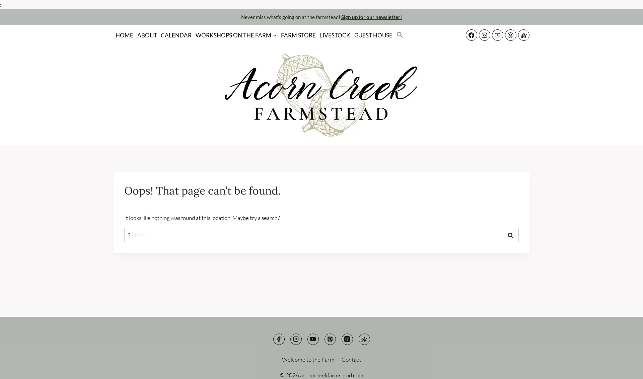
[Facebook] (471, 35)
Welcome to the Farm (308, 359)
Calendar (176, 35)
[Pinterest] (510, 35)
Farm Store (298, 35)
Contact (351, 359)
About (147, 35)
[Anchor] (523, 35)
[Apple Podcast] (347, 339)
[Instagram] (484, 35)
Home (124, 35)
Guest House (373, 35)
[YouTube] (497, 35)
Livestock (334, 35)
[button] (400, 35)
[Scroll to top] (626, 369)
